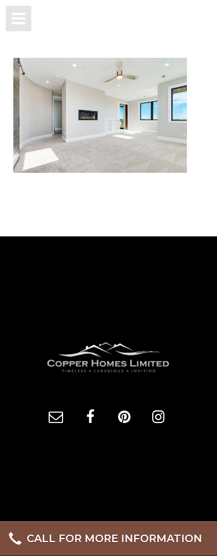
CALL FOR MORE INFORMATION (114, 538)
